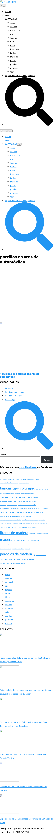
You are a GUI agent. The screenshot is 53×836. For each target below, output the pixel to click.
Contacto (9, 388)
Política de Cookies (13, 395)
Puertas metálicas (18, 548)
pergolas (14, 68)
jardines (13, 53)
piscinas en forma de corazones (40, 545)
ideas (12, 45)
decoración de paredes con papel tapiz (30, 512)
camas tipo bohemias (7, 493)
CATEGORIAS (11, 19)
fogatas (13, 38)
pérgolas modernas (39, 554)
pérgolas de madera (16, 553)
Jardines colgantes (12, 527)
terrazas (13, 72)
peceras (26, 545)
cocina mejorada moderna (8, 505)
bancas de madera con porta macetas (28, 479)
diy (11, 34)
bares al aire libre (42, 489)
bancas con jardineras (7, 479)
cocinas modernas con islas (27, 505)
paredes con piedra (20, 540)
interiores (14, 49)
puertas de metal (5, 548)
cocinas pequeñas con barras (9, 508)
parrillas (13, 64)
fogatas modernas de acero (23, 523)
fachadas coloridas (6, 523)
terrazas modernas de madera (10, 563)
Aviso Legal (10, 399)
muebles (14, 57)
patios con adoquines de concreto (11, 545)
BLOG (7, 15)
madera (6, 539)
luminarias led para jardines (38, 533)
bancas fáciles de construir (9, 483)
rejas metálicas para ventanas (10, 559)
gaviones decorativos (40, 523)
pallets (13, 60)
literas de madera (14, 532)
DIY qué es (27, 516)
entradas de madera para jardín (10, 520)
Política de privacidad (14, 392)
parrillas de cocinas (34, 540)
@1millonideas (28, 467)
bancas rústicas (24, 483)
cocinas (13, 26)
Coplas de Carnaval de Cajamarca (20, 75)
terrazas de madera (27, 559)
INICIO (8, 11)
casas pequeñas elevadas (8, 501)
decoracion (15, 30)
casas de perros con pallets (9, 497)
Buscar (3, 454)
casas (12, 23)
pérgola (27, 548)
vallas (23, 563)
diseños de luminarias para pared (11, 516)
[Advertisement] (26, 294)
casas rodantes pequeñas (27, 501)
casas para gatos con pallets (28, 497)
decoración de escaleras (8, 512)
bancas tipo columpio (17, 487)
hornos (13, 41)
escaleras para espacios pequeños (33, 520)
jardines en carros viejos (27, 527)
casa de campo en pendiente (24, 493)
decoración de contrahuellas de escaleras (34, 508)
